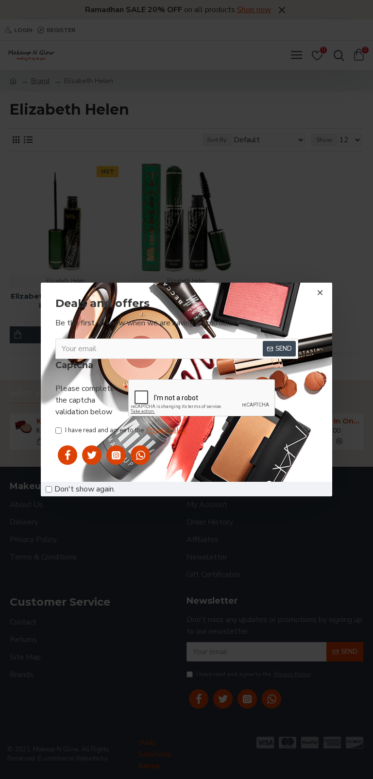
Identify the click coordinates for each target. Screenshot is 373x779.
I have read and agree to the (125, 430)
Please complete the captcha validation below (85, 400)
